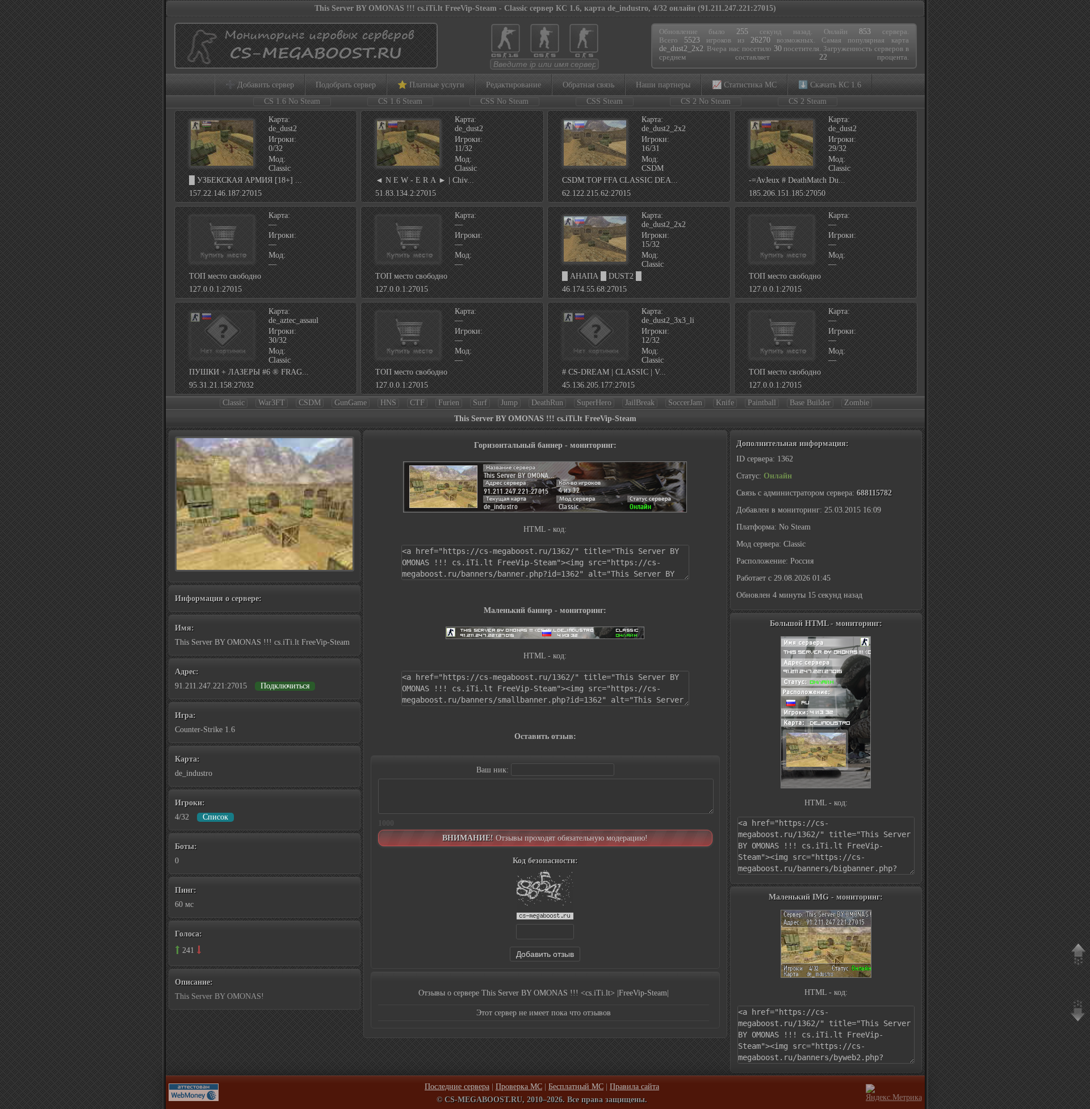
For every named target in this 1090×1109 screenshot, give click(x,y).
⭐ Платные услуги (430, 85)
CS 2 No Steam (706, 101)
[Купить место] (222, 261)
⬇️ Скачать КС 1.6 (829, 85)
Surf (480, 402)
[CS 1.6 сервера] (505, 57)
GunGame (350, 402)
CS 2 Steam (808, 101)
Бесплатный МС (575, 1086)
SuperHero (594, 402)
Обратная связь (588, 85)
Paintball (762, 402)
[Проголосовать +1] (177, 949)
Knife (725, 402)
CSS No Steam (504, 101)
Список (215, 817)
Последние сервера (457, 1086)
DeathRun (547, 402)
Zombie (856, 402)
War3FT (271, 402)
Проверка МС (519, 1086)
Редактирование (513, 85)
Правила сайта (634, 1086)
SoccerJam (685, 402)
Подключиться (285, 686)
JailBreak (640, 402)
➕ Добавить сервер (259, 85)
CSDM (310, 402)
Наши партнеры (663, 85)
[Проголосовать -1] (199, 949)
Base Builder (810, 402)
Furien (448, 402)
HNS (388, 402)
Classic (234, 402)
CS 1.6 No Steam (292, 101)
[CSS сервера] (544, 57)
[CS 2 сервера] (583, 57)
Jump (509, 402)
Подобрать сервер (346, 85)
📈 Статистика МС (744, 85)
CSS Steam (604, 101)
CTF (417, 402)
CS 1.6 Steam (400, 101)
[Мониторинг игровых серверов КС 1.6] (303, 63)
